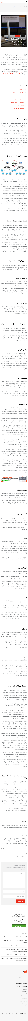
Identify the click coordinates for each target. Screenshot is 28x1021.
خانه (26, 7)
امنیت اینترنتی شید (22, 1003)
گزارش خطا (25, 993)
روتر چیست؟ (21, 89)
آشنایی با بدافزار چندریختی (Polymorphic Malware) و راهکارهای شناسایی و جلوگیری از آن (15, 950)
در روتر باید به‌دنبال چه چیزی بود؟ (17, 102)
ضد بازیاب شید (23, 1007)
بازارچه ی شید (24, 1005)
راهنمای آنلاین (24, 991)
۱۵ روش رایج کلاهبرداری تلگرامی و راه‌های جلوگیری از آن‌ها (14, 955)
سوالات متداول (24, 995)
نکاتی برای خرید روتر (20, 105)
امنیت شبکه (16, 856)
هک (6, 856)
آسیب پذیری (23, 856)
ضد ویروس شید (23, 1001)
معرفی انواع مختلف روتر (19, 99)
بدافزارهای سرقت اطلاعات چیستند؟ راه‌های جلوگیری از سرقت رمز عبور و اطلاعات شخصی (14, 959)
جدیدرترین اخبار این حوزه (19, 108)
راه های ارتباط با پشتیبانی (21, 989)
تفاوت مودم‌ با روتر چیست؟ (18, 96)
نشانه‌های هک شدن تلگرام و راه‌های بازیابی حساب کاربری (15, 937)
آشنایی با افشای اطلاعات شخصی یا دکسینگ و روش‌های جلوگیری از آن (15, 941)
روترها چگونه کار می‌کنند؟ (18, 93)
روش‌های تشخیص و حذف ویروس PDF (18, 946)
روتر (10, 856)
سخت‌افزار (22, 7)
